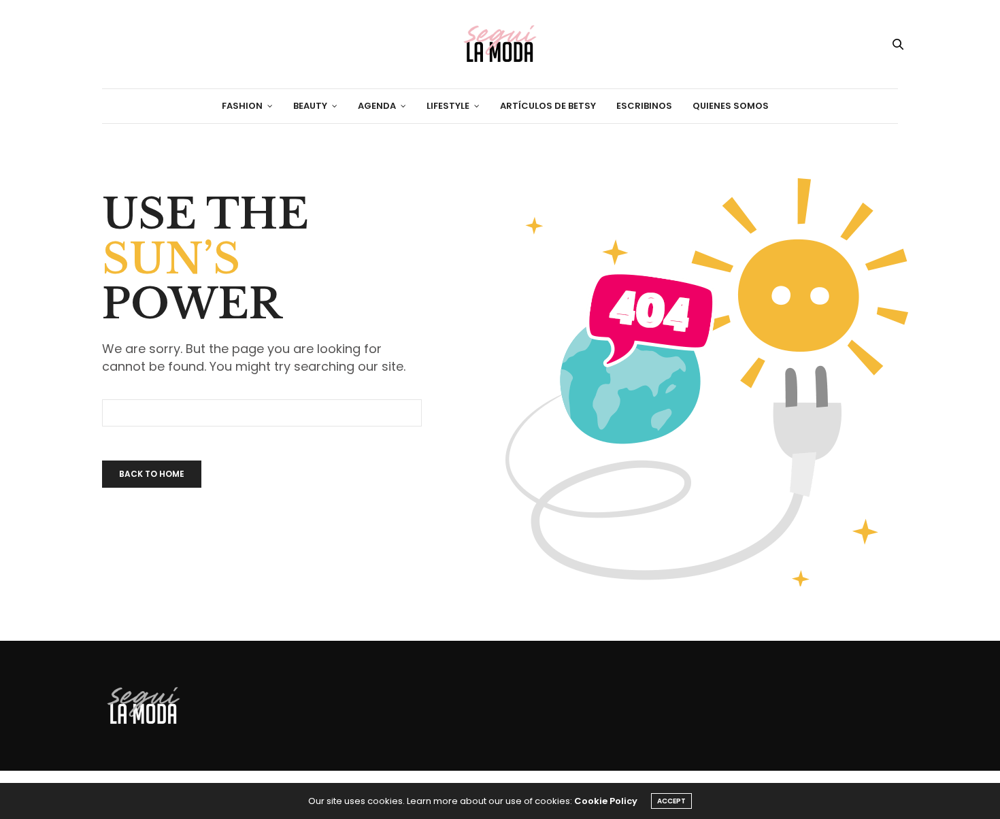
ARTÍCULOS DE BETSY (548, 105)
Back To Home (151, 474)
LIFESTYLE (448, 105)
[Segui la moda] (500, 44)
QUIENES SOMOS (731, 105)
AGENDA (377, 105)
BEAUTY (310, 105)
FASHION (242, 105)
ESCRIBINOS (644, 105)
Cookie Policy (605, 801)
